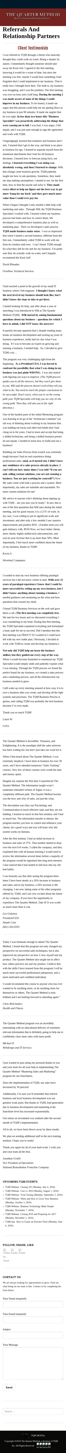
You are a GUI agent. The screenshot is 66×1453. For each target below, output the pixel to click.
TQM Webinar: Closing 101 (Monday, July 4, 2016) (30, 1187)
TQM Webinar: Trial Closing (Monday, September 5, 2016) (34, 1195)
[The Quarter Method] (33, 17)
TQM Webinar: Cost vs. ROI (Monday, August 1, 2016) (32, 1191)
